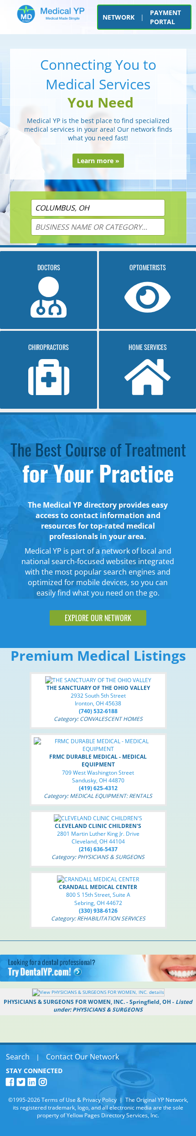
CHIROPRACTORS (48, 347)
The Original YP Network (156, 1100)
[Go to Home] (51, 19)
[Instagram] (44, 1082)
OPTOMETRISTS (147, 267)
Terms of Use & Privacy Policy (79, 1100)
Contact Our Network (82, 1057)
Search (18, 1057)
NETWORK (118, 17)
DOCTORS (48, 267)
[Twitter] (22, 1082)
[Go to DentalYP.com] (98, 979)
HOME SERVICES (148, 347)
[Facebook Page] (11, 1082)
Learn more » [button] (98, 160)
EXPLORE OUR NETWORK (98, 617)
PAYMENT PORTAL (165, 17)
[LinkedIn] (33, 1082)
